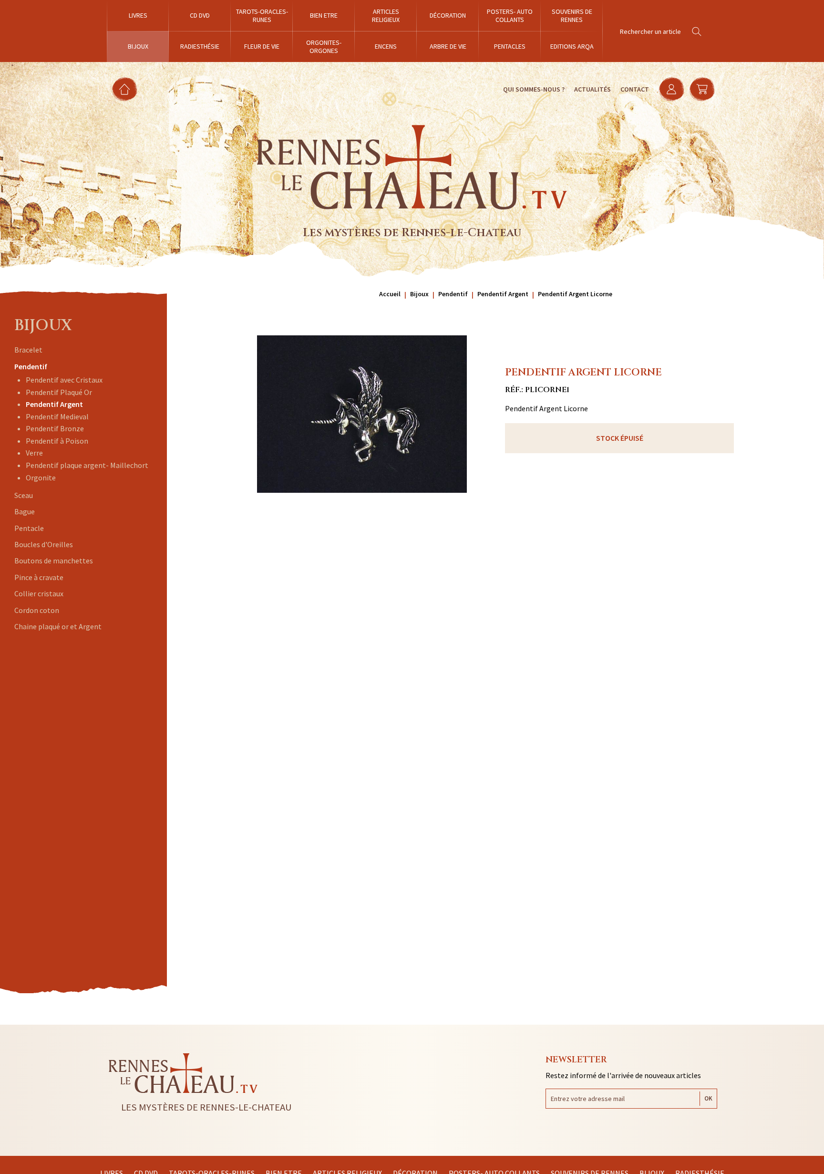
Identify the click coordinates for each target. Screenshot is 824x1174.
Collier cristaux (38, 593)
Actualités (592, 89)
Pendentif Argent (54, 404)
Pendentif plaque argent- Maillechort (87, 465)
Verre (34, 452)
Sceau (23, 495)
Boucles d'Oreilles (43, 544)
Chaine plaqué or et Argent (58, 626)
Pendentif (30, 366)
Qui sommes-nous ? (534, 89)
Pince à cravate (38, 577)
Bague (24, 511)
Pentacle (29, 528)
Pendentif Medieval (57, 416)
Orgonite (41, 477)
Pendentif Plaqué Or (59, 392)
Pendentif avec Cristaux (64, 379)
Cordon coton (36, 610)
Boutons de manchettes (53, 560)
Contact (634, 89)
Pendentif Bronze (55, 428)
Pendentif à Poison (57, 441)
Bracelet (28, 349)
